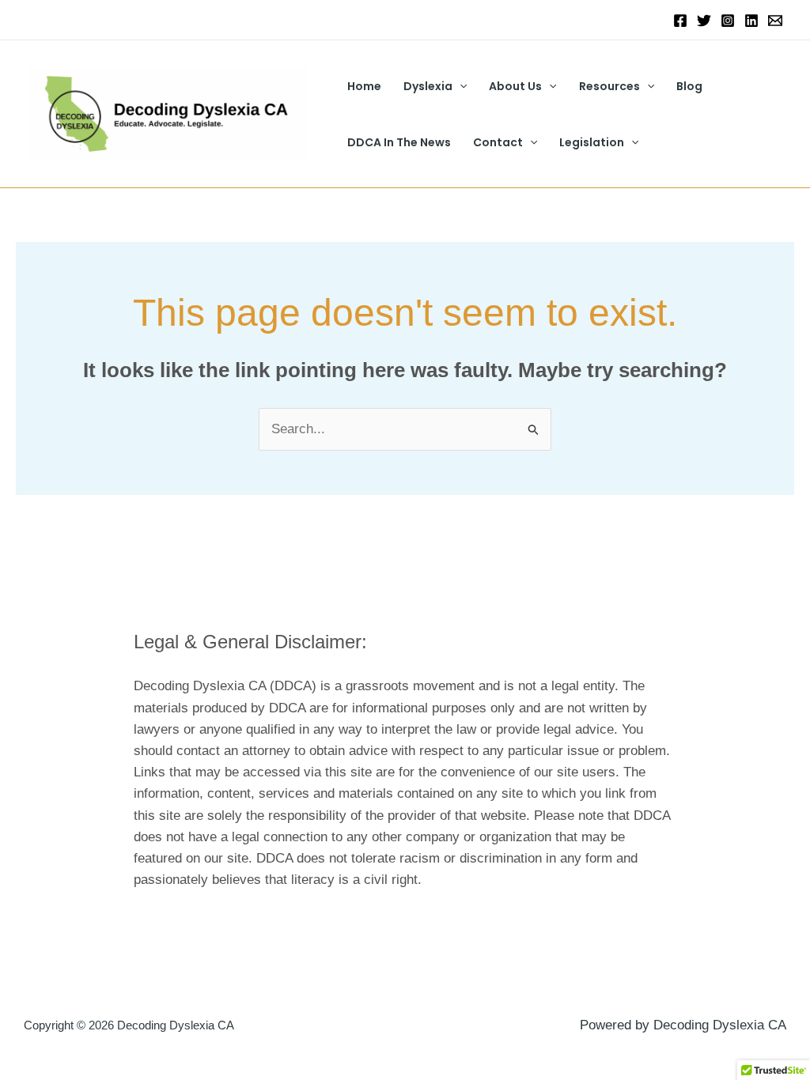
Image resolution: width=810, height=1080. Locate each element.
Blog (689, 86)
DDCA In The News (399, 142)
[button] (459, 86)
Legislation (591, 142)
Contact (498, 142)
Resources (609, 86)
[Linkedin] (751, 20)
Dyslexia (427, 86)
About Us (515, 86)
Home (364, 86)
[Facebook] (680, 20)
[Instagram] (728, 20)
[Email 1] (775, 20)
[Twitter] (704, 20)
